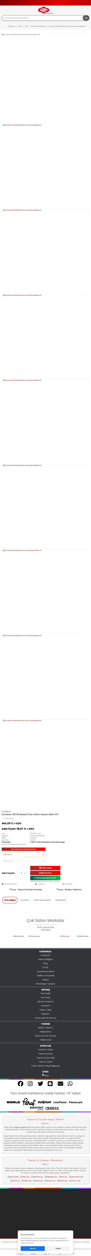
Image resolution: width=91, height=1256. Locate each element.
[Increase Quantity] (25, 873)
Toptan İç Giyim (45, 1049)
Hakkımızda (45, 1039)
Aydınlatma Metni (45, 971)
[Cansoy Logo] (23, 940)
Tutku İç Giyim (45, 1061)
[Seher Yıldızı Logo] (76, 1177)
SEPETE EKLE (47, 868)
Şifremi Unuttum (45, 1001)
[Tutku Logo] (48, 940)
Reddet (58, 1248)
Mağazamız (45, 1031)
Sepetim (45, 1013)
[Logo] (45, 10)
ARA (86, 18)
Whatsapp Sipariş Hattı (46, 878)
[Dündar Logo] (50, 1181)
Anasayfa (45, 955)
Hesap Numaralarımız (45, 1018)
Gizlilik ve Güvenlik (45, 975)
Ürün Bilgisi (10, 900)
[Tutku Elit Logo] (66, 940)
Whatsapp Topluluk (45, 983)
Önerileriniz (60, 900)
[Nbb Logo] (63, 1177)
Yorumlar (24, 900)
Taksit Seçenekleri (42, 900)
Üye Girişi (45, 997)
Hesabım (45, 1005)
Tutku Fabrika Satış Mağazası (45, 1065)
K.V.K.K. (45, 967)
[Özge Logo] (38, 1181)
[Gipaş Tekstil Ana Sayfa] (13, 1177)
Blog (45, 963)
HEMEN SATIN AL (45, 873)
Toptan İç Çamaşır (45, 1057)
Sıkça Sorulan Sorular (30, 889)
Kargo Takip (45, 1009)
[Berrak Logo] (62, 1181)
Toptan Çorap (45, 1053)
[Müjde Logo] (26, 1181)
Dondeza (6, 811)
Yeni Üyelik (46, 993)
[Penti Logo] (15, 1181)
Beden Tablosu (73, 889)
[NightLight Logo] (51, 1177)
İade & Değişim (45, 959)
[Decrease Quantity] (17, 873)
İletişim (45, 979)
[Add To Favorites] (18, 884)
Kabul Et (33, 1248)
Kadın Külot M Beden (37, 836)
